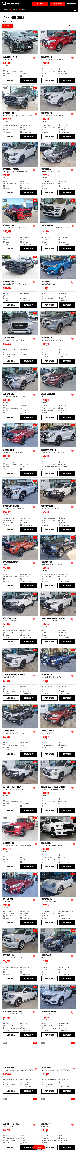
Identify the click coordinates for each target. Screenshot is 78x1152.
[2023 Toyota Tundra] (20, 491)
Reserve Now (28, 80)
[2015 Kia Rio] (58, 1109)
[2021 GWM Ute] (20, 379)
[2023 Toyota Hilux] (58, 491)
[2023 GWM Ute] (58, 42)
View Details (11, 80)
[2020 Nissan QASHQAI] (20, 154)
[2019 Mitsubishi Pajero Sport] (58, 604)
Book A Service (57, 4)
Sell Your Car (40, 4)
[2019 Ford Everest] (58, 716)
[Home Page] (10, 3)
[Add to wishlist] (34, 58)
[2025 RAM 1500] (58, 828)
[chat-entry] (71, 1143)
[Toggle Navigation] (75, 9)
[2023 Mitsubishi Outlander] (20, 660)
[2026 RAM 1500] (20, 98)
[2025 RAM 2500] (20, 267)
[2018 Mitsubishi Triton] (20, 772)
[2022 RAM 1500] (20, 940)
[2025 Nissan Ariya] (20, 42)
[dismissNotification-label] (74, 1130)
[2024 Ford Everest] (20, 547)
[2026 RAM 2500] (20, 210)
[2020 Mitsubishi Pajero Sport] (58, 772)
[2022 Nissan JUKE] (58, 379)
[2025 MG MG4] (58, 154)
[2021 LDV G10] (58, 940)
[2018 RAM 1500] (58, 547)
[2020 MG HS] (58, 267)
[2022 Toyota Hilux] (20, 604)
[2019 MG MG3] (20, 884)
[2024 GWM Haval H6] (58, 997)
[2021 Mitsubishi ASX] (20, 1109)
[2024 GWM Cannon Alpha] (20, 997)
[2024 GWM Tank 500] (58, 435)
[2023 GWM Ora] (58, 884)
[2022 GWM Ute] (58, 323)
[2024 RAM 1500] (20, 323)
